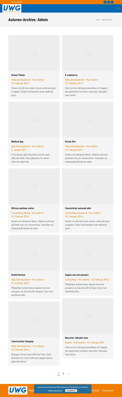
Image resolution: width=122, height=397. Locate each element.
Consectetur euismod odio (78, 208)
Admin (42, 19)
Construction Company (22, 341)
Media (26, 213)
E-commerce (71, 75)
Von (38, 79)
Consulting (16, 213)
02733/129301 (16, 2)
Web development (20, 79)
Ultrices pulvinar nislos (22, 208)
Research (82, 213)
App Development (20, 146)
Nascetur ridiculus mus (76, 337)
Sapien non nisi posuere (77, 274)
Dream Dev (70, 141)
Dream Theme (18, 75)
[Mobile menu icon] (118, 8)
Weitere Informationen (55, 391)
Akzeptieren (71, 391)
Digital (68, 342)
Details (34, 53)
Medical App (17, 141)
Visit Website (30, 186)
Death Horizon (18, 274)
